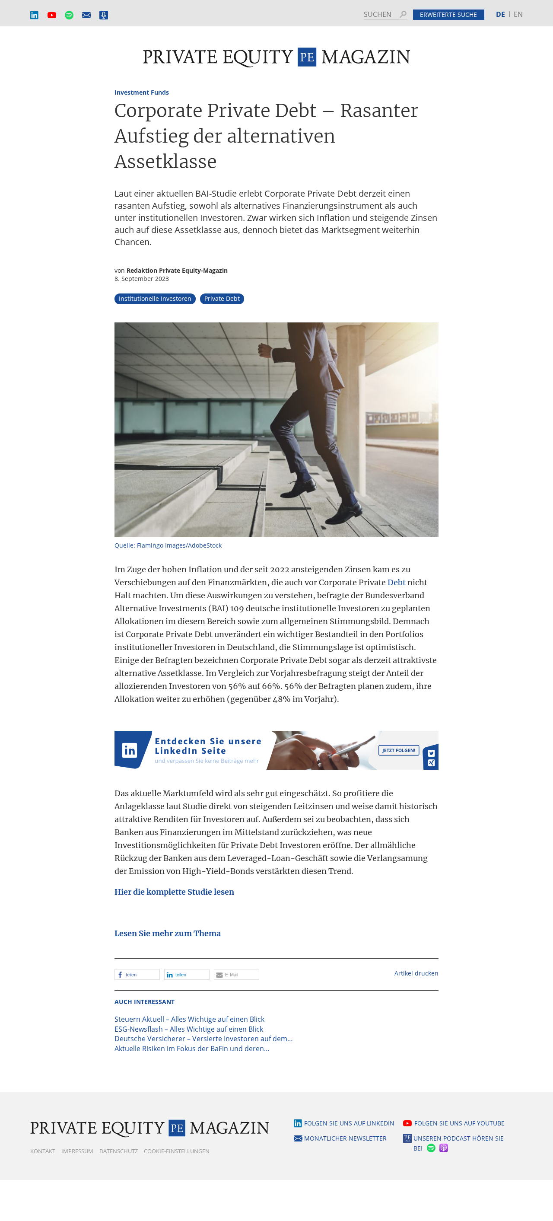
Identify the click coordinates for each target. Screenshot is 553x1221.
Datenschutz (118, 1151)
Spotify (69, 15)
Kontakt (42, 1151)
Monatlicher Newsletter (86, 15)
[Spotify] (430, 1148)
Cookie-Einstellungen (177, 1151)
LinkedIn (34, 15)
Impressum (77, 1151)
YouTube (52, 15)
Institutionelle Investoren (155, 298)
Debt (397, 582)
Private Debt (222, 298)
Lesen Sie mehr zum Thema (167, 933)
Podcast (103, 15)
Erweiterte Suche (448, 14)
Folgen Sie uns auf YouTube (459, 1123)
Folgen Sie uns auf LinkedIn (349, 1123)
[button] (137, 974)
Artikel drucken (416, 973)
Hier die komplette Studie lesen (174, 892)
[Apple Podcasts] (444, 1148)
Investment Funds (141, 92)
